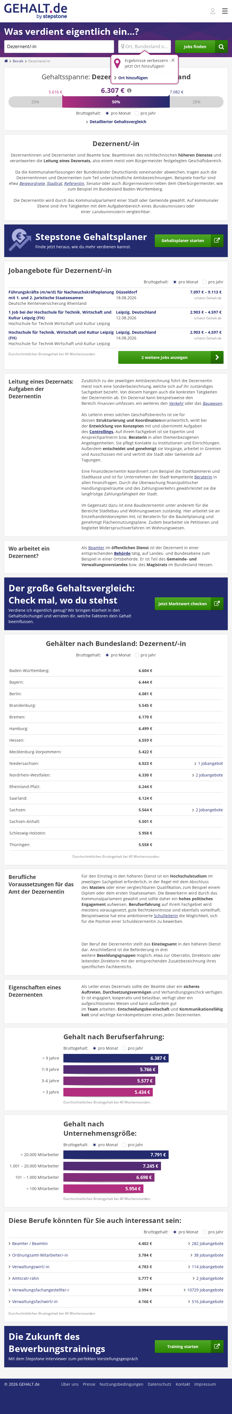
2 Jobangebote (209, 775)
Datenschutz (159, 1384)
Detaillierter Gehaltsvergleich (118, 121)
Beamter (96, 547)
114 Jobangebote (208, 1266)
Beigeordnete (32, 183)
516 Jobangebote (208, 1301)
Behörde (122, 553)
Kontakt (183, 1384)
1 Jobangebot (210, 763)
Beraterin (203, 477)
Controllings (101, 431)
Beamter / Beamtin (30, 1243)
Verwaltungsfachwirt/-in (35, 1301)
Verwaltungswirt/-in (31, 1266)
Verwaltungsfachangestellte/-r (40, 1290)
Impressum (205, 1384)
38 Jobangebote (209, 1255)
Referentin (74, 183)
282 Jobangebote (208, 1243)
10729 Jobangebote (205, 1290)
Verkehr (176, 403)
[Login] (213, 11)
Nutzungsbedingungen (121, 1384)
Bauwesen (212, 403)
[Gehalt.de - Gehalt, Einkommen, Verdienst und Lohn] (35, 11)
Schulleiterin (166, 915)
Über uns (70, 1384)
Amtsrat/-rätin (25, 1278)
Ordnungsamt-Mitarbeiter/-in (40, 1255)
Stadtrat (54, 183)
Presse (89, 1384)
